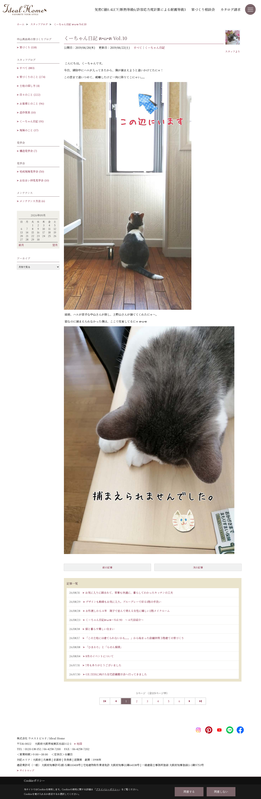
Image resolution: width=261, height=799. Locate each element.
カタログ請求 (230, 9)
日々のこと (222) (30, 94)
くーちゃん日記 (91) (32, 121)
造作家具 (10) (28, 112)
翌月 (55, 245)
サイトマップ (27, 770)
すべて (138, 48)
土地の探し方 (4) (30, 86)
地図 (79, 743)
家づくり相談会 (203, 9)
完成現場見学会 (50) (32, 171)
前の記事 (107, 567)
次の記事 (198, 567)
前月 (21, 245)
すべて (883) (27, 68)
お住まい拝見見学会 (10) (34, 180)
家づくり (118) (28, 47)
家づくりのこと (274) (32, 77)
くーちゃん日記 (155, 48)
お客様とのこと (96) (32, 103)
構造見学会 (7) (28, 151)
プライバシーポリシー (107, 789)
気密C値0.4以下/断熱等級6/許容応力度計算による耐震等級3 (140, 9)
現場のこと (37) (29, 130)
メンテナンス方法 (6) (32, 201)
